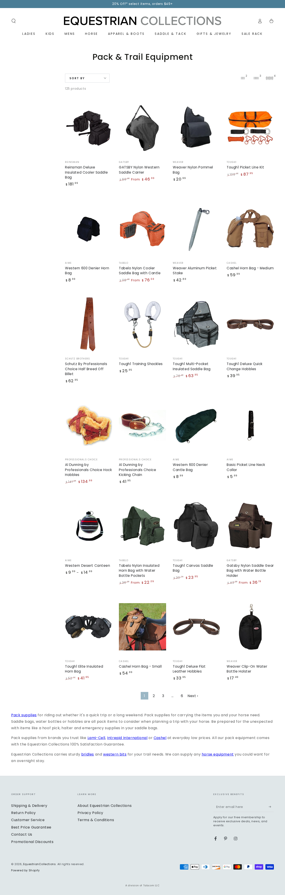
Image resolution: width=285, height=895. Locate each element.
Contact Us (21, 834)
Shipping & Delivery (29, 805)
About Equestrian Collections (104, 805)
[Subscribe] (271, 807)
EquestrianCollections (39, 864)
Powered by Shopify (25, 870)
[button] (13, 21)
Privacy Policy (90, 812)
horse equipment (218, 754)
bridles (87, 754)
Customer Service (28, 819)
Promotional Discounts (32, 841)
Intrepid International (127, 737)
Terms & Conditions (95, 819)
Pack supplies (24, 715)
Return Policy (23, 812)
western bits (114, 754)
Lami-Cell (96, 737)
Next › (192, 695)
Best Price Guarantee (31, 827)
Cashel (160, 737)
